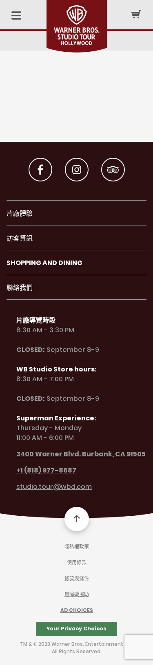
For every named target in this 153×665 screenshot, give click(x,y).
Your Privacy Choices (76, 629)
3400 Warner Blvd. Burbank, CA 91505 (81, 454)
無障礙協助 (76, 594)
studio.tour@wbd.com (54, 487)
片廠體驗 (20, 213)
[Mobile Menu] (16, 16)
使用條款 (76, 563)
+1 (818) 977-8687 (46, 470)
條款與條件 (76, 578)
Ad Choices (76, 610)
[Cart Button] (136, 14)
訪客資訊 (20, 238)
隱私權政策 (76, 547)
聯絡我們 (20, 288)
